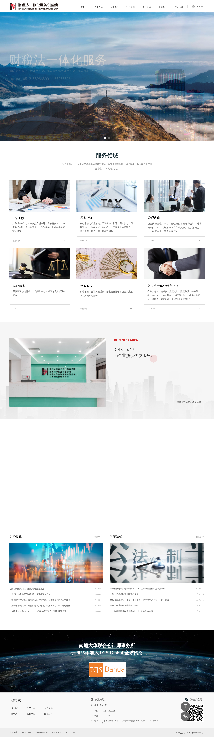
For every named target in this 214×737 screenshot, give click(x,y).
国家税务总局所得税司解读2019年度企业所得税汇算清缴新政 (137, 588)
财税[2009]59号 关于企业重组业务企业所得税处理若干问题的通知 (139, 600)
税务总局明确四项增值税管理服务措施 (27, 589)
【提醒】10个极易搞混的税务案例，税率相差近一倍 (32, 509)
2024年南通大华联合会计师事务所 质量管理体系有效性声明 (136, 509)
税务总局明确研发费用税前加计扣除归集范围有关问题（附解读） (38, 503)
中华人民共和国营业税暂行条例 (124, 594)
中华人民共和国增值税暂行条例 (124, 605)
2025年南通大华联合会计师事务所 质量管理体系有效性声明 (136, 498)
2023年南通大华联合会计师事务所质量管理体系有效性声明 (136, 515)
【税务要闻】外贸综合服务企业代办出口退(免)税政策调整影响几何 (39, 498)
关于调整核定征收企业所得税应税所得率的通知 (131, 611)
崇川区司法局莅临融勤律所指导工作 (126, 521)
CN (198, 6)
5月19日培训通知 (17, 520)
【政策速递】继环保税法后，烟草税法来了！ (30, 594)
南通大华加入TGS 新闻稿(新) (123, 504)
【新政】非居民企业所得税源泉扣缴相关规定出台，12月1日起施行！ (41, 605)
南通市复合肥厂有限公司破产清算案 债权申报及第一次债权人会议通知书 (42, 514)
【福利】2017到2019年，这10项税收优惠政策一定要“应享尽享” (38, 611)
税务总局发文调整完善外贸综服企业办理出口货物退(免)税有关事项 (40, 600)
